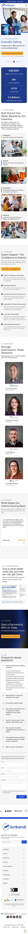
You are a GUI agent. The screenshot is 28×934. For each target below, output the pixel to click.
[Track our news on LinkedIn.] (17, 917)
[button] (26, 5)
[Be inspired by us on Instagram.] (14, 917)
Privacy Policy (6, 792)
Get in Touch (21, 56)
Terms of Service (19, 791)
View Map (24, 913)
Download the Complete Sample (13, 602)
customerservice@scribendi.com (15, 676)
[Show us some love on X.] (8, 917)
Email (2, 768)
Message (3, 780)
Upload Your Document (10, 636)
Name (2, 761)
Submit (21, 797)
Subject (3, 774)
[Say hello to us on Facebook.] (11, 917)
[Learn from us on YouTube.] (20, 917)
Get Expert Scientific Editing (11, 53)
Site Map (23, 927)
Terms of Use (6, 927)
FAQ (16, 56)
